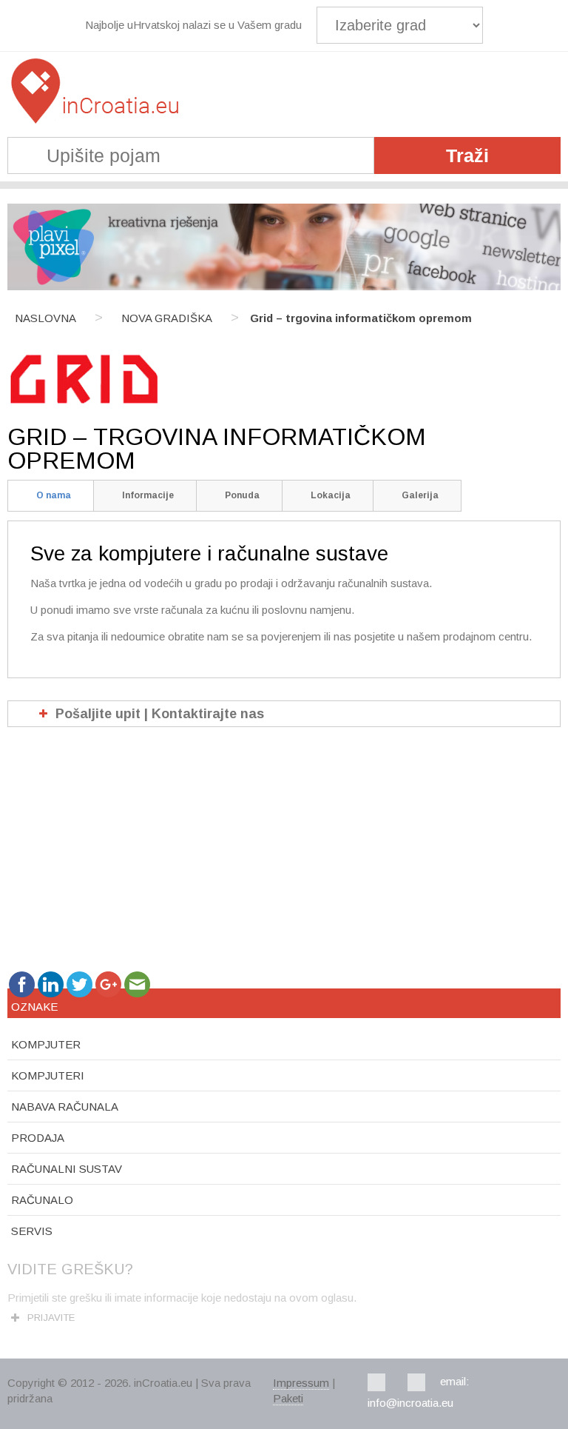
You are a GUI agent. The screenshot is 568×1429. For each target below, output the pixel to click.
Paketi (288, 1398)
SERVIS (32, 1231)
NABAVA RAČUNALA (64, 1106)
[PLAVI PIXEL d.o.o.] (284, 286)
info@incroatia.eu (410, 1402)
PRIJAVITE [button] (51, 1317)
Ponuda (242, 495)
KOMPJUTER (46, 1044)
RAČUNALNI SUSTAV (66, 1168)
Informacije (148, 495)
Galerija (420, 495)
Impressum (301, 1382)
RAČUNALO (42, 1200)
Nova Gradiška (166, 318)
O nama (53, 495)
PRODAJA (37, 1137)
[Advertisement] (284, 855)
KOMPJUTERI (47, 1075)
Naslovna (45, 318)
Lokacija (331, 495)
